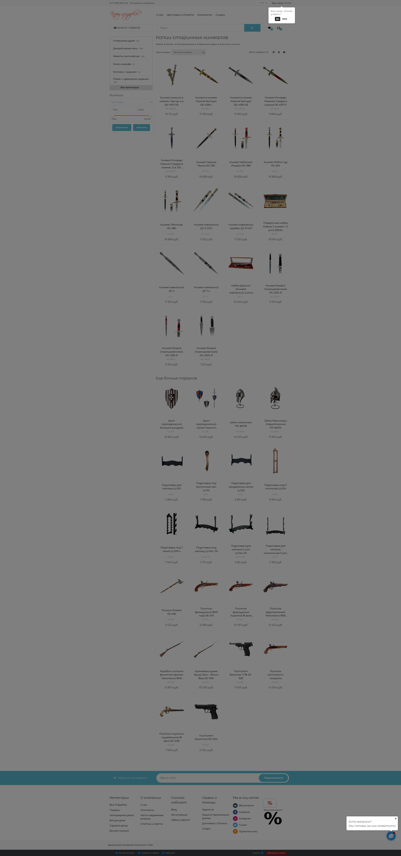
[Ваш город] (395, 818)
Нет (284, 19)
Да (277, 19)
